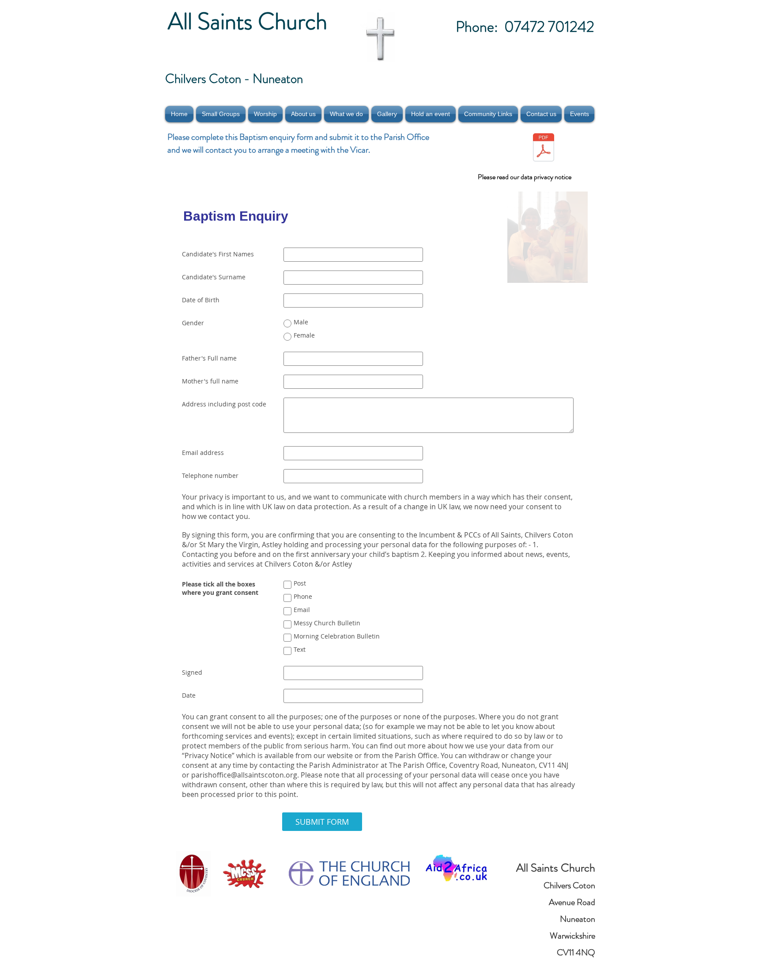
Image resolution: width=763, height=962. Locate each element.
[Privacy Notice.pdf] (543, 148)
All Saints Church (250, 21)
